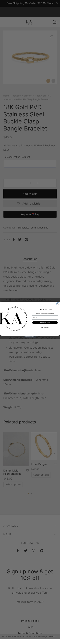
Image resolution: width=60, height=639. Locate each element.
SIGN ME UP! (45, 322)
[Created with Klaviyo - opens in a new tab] (30, 337)
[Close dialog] (57, 303)
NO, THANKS (45, 327)
